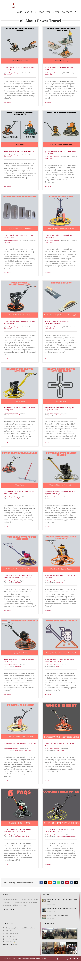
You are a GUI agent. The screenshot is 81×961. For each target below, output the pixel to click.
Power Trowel (7, 74)
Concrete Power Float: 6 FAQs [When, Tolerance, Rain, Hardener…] (17, 830)
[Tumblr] (63, 882)
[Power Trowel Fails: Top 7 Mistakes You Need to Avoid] (61, 212)
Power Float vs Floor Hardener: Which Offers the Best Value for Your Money (18, 576)
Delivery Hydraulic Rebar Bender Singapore (61, 908)
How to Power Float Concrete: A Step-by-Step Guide (19, 660)
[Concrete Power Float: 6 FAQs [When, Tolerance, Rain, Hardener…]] (19, 807)
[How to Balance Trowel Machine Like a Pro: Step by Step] (19, 385)
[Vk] (71, 882)
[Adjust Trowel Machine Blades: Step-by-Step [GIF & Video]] (61, 385)
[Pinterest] (67, 882)
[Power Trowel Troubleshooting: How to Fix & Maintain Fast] (19, 299)
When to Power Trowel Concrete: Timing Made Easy (60, 68)
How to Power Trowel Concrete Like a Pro (19, 151)
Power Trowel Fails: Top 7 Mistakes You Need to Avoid (59, 236)
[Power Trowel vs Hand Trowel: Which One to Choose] (19, 45)
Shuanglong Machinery (11, 73)
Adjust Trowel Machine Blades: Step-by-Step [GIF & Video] (59, 409)
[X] (45, 882)
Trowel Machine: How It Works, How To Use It (20, 744)
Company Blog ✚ (8, 909)
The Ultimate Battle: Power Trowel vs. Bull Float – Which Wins (19, 493)
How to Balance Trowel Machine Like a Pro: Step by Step (19, 409)
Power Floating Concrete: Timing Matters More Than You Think (60, 660)
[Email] (76, 882)
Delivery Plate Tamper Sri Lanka (57, 916)
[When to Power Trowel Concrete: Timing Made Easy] (61, 45)
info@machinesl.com (10, 944)
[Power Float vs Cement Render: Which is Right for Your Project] (61, 469)
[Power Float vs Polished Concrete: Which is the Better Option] (61, 553)
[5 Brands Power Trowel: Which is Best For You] (61, 721)
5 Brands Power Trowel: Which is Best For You (60, 744)
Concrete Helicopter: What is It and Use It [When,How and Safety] (60, 830)
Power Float (18, 499)
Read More (7, 102)
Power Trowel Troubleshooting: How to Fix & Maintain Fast (19, 322)
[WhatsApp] (58, 882)
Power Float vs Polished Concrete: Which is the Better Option (61, 576)
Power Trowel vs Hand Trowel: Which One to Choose (19, 68)
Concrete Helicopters (62, 836)
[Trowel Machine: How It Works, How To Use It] (19, 721)
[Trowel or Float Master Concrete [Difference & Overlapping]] (61, 299)
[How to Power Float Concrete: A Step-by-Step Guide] (19, 637)
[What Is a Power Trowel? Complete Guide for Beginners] (61, 129)
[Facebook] (41, 882)
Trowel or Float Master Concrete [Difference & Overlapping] (57, 322)
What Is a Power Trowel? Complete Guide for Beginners (60, 152)
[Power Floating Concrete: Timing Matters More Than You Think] (61, 637)
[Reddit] (50, 882)
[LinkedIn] (54, 882)
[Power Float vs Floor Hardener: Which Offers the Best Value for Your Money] (19, 553)
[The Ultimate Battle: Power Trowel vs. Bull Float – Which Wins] (19, 469)
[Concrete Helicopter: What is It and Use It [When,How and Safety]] (61, 807)
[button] (75, 12)
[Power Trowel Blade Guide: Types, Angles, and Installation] (19, 212)
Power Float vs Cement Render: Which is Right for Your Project (60, 493)
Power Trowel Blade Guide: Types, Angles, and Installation (19, 236)
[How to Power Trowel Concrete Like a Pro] (19, 129)
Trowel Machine (49, 328)
